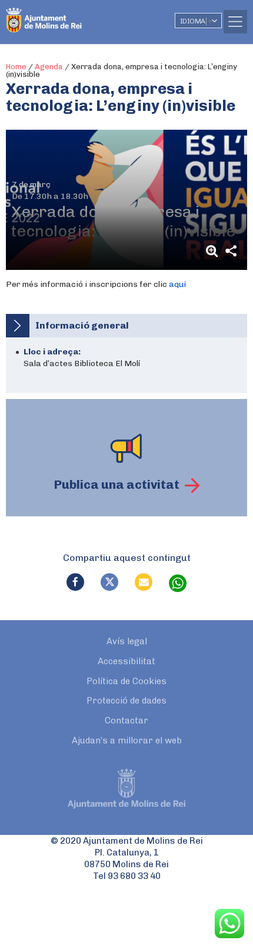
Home (16, 66)
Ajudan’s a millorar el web (127, 740)
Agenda (49, 66)
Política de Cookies (126, 681)
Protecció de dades (126, 700)
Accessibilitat (126, 661)
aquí (177, 284)
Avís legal (126, 641)
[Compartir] (230, 250)
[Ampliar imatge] (213, 250)
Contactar (126, 720)
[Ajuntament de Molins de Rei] (67, 14)
